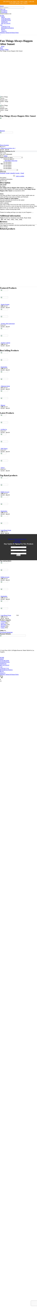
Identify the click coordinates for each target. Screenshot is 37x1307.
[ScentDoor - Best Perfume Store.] (18, 11)
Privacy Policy (17, 542)
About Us (4, 31)
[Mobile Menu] (0, 34)
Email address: (18, 552)
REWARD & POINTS (7, 28)
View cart (2, 9)
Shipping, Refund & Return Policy (9, 32)
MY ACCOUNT (5, 23)
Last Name (19, 548)
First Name (18, 545)
